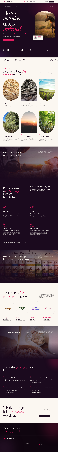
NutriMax (53, 449)
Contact (27, 444)
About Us (27, 441)
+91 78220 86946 (46, 1)
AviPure (50, 449)
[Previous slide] (54, 173)
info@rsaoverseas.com (43, 444)
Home (27, 440)
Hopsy (47, 449)
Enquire (51, 1)
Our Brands (28, 443)
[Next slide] (54, 175)
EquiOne (45, 449)
